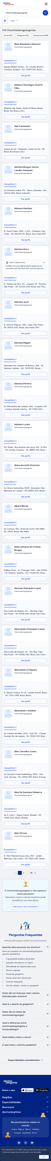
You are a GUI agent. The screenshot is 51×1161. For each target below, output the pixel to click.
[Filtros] (5, 20)
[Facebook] (19, 1143)
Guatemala (26, 1133)
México (28, 1129)
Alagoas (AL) (23, 35)
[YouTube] (32, 1143)
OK (44, 1157)
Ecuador (17, 1133)
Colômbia (35, 1129)
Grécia (14, 1129)
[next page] (35, 873)
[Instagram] (25, 1143)
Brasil (34, 1133)
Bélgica (21, 1129)
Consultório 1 (10, 60)
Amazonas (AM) (40, 35)
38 (31, 873)
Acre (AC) (8, 35)
